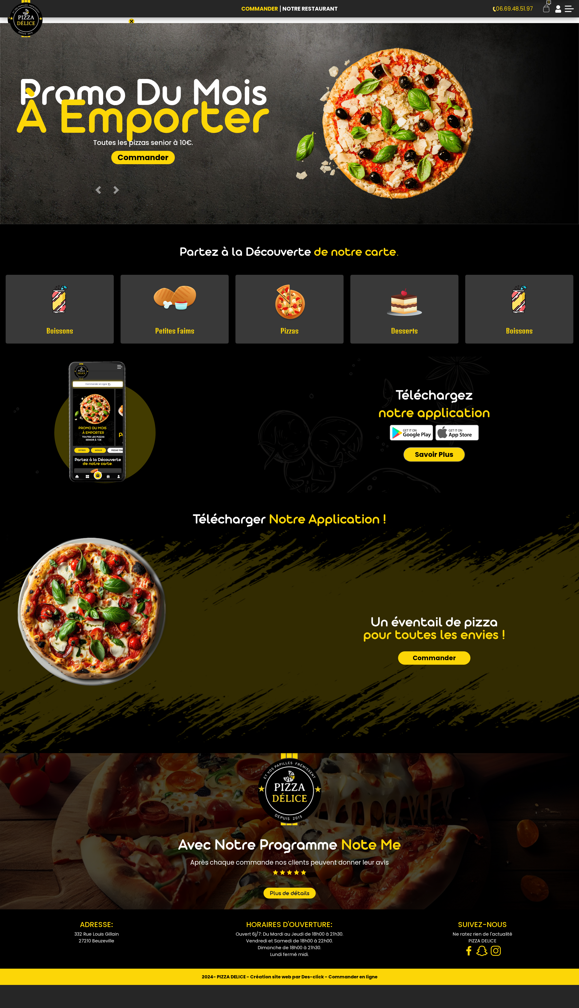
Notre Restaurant (310, 8)
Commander (259, 8)
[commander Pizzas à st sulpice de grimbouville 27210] (26, 22)
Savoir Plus (434, 454)
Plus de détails (289, 894)
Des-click (312, 977)
